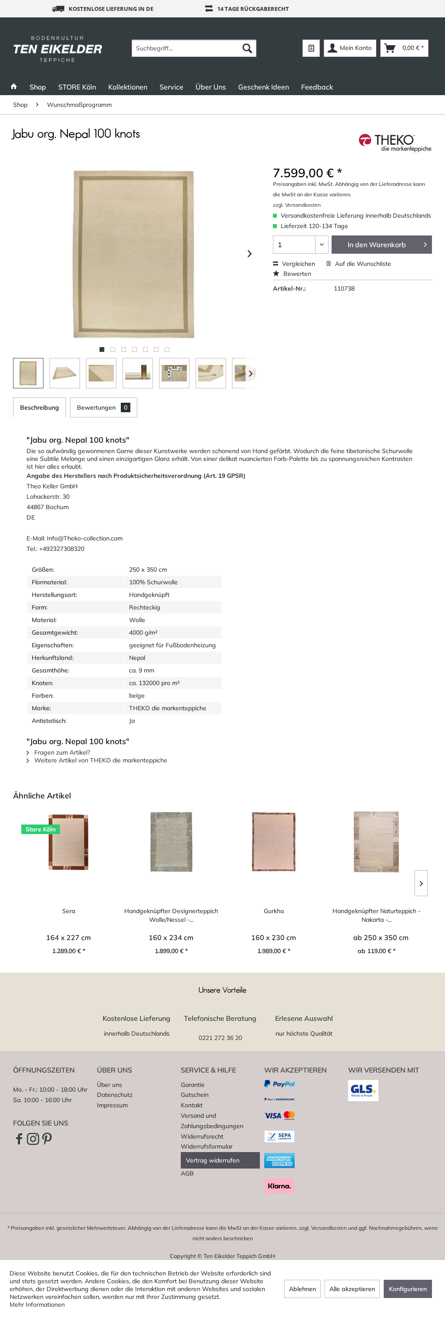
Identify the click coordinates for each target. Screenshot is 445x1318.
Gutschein (195, 1095)
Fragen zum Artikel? (61, 752)
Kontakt (192, 1105)
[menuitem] (194, 48)
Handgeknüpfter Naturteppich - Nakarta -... (376, 915)
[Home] (13, 87)
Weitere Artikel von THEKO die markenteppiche (100, 760)
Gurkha (274, 911)
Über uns (109, 1085)
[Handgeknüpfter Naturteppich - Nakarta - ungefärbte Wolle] (376, 841)
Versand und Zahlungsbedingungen (212, 1121)
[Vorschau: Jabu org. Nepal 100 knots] (28, 373)
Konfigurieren (408, 1289)
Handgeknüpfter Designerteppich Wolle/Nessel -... (171, 915)
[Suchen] (247, 48)
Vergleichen (297, 264)
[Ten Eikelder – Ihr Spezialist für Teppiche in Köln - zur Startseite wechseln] (57, 48)
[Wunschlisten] (311, 48)
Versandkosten (329, 1228)
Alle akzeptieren (352, 1289)
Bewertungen (102, 407)
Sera (68, 911)
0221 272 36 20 (220, 1038)
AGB (187, 1173)
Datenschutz (115, 1095)
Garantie (193, 1085)
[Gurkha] (274, 841)
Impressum (112, 1105)
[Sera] (69, 841)
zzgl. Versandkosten (297, 205)
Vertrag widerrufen (212, 1160)
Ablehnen (302, 1289)
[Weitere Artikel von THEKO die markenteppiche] (395, 143)
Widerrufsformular (206, 1146)
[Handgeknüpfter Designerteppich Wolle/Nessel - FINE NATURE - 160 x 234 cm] (171, 841)
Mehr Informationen (37, 1304)
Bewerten (296, 274)
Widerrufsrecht (202, 1136)
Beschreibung (39, 407)
